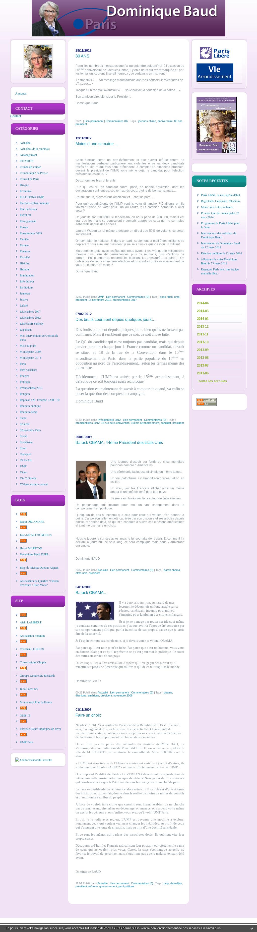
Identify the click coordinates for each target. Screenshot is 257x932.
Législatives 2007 (30, 311)
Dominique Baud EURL (34, 554)
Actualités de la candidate (35, 149)
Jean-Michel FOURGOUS (36, 535)
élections (81, 695)
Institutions (26, 287)
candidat (166, 422)
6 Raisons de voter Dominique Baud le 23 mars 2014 (219, 261)
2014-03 (203, 311)
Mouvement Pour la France (36, 702)
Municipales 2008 (30, 352)
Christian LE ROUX (32, 649)
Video (23, 472)
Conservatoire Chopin (33, 662)
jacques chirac (147, 121)
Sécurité (24, 424)
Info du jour (27, 281)
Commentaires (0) (117, 121)
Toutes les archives (212, 381)
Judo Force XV (29, 689)
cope (163, 296)
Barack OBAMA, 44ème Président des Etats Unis (119, 442)
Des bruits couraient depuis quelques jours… (116, 319)
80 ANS (82, 56)
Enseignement (28, 221)
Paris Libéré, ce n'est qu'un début (220, 195)
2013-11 (202, 334)
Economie (26, 191)
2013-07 (203, 365)
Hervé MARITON (31, 548)
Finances (25, 251)
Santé (23, 418)
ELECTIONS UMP (32, 197)
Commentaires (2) (142, 692)
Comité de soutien (30, 167)
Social (23, 436)
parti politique (126, 886)
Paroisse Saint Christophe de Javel (40, 729)
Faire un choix (88, 715)
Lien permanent (94, 121)
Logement (26, 329)
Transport (25, 454)
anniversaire (165, 121)
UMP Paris (26, 742)
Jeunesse (25, 293)
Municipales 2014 (30, 358)
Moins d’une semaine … (97, 144)
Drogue (24, 185)
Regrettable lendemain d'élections (220, 201)
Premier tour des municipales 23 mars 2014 (220, 215)
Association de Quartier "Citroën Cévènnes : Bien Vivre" (39, 583)
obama (168, 692)
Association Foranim (32, 635)
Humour (25, 269)
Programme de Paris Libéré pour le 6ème (220, 225)
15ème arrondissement (145, 422)
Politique (25, 382)
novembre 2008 (123, 695)
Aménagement (28, 155)
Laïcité (24, 305)
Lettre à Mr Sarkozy (32, 323)
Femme (24, 245)
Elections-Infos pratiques (34, 203)
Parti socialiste (28, 370)
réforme (93, 886)
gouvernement (108, 886)
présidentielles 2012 (88, 422)
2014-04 (203, 303)
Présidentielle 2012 (31, 388)
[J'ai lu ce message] (252, 928)
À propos (21, 93)
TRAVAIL (26, 460)
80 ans (178, 121)
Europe (24, 227)
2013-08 (203, 358)
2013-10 (203, 342)
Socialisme (26, 442)
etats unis (81, 572)
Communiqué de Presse (34, 173)
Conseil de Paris (29, 179)
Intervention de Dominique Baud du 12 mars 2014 (220, 245)
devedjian (176, 883)
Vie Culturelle (28, 478)
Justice (24, 299)
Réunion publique (30, 406)
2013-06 (203, 373)
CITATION (27, 161)
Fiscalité (25, 257)
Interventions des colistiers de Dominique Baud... (218, 235)
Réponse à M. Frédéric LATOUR (40, 400)
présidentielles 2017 (125, 299)
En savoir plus (211, 928)
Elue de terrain (28, 209)
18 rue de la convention (115, 422)
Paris (23, 364)
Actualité (25, 143)
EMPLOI (25, 215)
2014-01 (203, 319)
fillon (170, 296)
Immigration (27, 275)
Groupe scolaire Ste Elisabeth (37, 675)
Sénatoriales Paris (30, 430)
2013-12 (203, 326)
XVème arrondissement (34, 484)
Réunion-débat (28, 412)
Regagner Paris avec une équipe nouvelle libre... (220, 271)
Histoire (24, 263)
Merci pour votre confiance (217, 207)
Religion (25, 394)
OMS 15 (25, 715)
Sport (23, 448)
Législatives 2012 (30, 317)
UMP (23, 466)
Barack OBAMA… (92, 593)
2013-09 (203, 350)
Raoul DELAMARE (32, 521)
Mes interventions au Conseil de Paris (39, 337)
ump (176, 296)
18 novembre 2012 (99, 299)
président (81, 124)
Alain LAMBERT (30, 622)
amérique (93, 695)
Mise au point (28, 345)
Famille (24, 239)
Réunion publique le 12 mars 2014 (221, 253)
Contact (15, 116)
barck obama (172, 569)
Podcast (24, 376)
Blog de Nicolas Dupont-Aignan (39, 567)
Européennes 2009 (31, 233)
